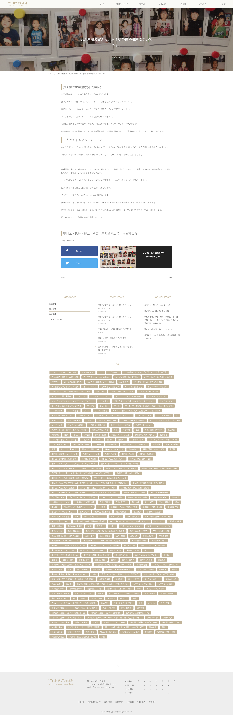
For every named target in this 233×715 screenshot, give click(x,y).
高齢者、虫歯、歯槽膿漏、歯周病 (83, 637)
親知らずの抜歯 (109, 608)
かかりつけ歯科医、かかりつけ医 (101, 382)
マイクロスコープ (144, 415)
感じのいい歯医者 (154, 512)
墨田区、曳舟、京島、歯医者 (63, 488)
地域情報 (52, 314)
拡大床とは (159, 521)
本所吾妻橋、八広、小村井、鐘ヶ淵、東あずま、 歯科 (105, 540)
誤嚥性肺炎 (167, 618)
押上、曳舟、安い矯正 (60, 521)
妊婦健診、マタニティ (60, 502)
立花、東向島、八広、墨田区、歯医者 (124, 593)
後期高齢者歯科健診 (102, 512)
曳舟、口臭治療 (74, 531)
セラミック (81, 396)
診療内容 (119, 702)
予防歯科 (126, 430)
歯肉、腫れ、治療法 (146, 569)
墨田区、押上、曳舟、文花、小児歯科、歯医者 (119, 464)
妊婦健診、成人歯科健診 (84, 502)
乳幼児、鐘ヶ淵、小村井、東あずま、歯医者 (69, 430)
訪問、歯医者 (126, 608)
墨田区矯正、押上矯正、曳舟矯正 (83, 497)
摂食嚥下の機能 (175, 521)
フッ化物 (90, 406)
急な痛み (137, 512)
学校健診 (135, 502)
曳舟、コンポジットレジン (131, 526)
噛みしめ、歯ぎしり (69, 449)
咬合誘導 (156, 444)
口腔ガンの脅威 (137, 440)
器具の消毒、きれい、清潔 (153, 449)
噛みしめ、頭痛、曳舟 (91, 449)
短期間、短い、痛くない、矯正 (119, 589)
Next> (169, 277)
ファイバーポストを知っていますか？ (66, 406)
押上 (76, 516)
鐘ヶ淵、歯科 (57, 627)
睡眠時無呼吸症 (76, 589)
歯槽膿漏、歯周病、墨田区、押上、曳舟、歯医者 (71, 565)
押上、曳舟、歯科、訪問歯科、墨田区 (90, 521)
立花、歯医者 (149, 593)
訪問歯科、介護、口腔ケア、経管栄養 (105, 613)
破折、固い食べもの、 (83, 593)
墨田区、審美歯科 (89, 459)
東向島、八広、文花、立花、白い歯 (105, 545)
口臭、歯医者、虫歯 (81, 444)
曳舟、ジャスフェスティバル (159, 526)
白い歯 (68, 584)
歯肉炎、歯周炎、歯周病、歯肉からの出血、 (69, 574)
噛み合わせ (133, 449)
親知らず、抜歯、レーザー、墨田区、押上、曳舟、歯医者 (74, 608)
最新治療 (133, 536)
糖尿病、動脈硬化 (168, 593)
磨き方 (100, 593)
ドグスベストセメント (156, 396)
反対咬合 (163, 435)
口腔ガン (121, 440)
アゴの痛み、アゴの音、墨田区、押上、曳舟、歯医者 (145, 372)
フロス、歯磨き (101, 411)
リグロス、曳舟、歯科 (107, 420)
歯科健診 (96, 569)
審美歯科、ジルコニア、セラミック (78, 507)
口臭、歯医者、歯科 (59, 444)
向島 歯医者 (111, 444)
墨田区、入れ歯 (128, 454)
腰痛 (134, 598)
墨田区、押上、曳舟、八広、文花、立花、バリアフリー (73, 464)
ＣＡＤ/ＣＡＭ (87, 372)
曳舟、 (112, 526)
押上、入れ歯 (116, 516)
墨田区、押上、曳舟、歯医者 (128, 473)
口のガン (98, 440)
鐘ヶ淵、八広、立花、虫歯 (114, 622)
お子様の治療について (73, 382)
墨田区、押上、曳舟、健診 (140, 459)
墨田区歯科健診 (58, 497)
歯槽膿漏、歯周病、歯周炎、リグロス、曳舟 (113, 565)
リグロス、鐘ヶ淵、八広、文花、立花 (165, 420)
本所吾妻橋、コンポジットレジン (65, 540)
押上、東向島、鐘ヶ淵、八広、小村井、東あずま (129, 521)
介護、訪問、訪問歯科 (153, 430)
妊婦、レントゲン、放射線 (112, 497)
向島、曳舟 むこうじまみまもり (134, 444)
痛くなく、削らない (152, 579)
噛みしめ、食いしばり (114, 449)
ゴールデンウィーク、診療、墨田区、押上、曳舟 (71, 391)
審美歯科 (55, 507)
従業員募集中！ (122, 512)
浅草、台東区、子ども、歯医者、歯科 (159, 574)
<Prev (63, 277)
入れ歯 (87, 435)
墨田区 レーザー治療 (91, 454)
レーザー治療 (57, 425)
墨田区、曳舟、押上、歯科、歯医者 (135, 488)
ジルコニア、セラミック (148, 391)
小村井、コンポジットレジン (63, 512)
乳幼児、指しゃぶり (143, 425)
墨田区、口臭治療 (147, 454)
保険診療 (55, 435)
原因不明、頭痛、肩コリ (144, 435)
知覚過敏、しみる (95, 589)
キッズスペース (90, 387)
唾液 (53, 449)
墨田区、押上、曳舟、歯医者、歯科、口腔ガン (70, 478)
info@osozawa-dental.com (103, 687)
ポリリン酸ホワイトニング (62, 415)
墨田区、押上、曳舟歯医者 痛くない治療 (110, 478)
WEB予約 (141, 702)
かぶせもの (123, 382)
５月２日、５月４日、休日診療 (64, 372)
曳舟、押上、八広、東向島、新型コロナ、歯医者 (105, 531)
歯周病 (113, 560)
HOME (50, 74)
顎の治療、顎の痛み (108, 632)
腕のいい (123, 598)
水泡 (94, 574)
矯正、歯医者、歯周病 (60, 593)
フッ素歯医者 (57, 411)
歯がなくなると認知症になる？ (92, 550)
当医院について (94, 702)
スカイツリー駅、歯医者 (61, 396)
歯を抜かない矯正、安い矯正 (146, 555)
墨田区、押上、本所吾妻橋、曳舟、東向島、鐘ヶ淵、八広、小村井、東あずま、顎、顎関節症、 (89, 483)
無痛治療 (119, 579)
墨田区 (172, 449)
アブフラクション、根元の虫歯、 (97, 377)
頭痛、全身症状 (74, 632)
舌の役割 (104, 603)
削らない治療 (100, 435)
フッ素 (116, 406)
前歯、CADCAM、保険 (120, 435)
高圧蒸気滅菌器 (58, 637)
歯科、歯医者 (82, 569)
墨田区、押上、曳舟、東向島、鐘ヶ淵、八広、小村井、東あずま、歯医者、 (81, 473)
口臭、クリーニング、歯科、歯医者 (163, 440)
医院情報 (52, 303)
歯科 (69, 569)
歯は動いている (132, 550)
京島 (137, 430)
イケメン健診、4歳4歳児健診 (127, 377)
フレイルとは (73, 411)
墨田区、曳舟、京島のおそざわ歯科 (112, 338)
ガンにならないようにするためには (148, 382)
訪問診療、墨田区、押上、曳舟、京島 (66, 618)
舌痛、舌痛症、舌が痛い (123, 603)
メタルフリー (57, 420)
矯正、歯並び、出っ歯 (155, 589)
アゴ (100, 372)
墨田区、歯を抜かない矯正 (134, 492)
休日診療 (171, 430)
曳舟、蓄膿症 (105, 536)
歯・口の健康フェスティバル (63, 550)
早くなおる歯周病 (75, 526)
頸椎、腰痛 (90, 632)
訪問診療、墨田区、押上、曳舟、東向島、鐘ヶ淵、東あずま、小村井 (114, 618)
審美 (177, 502)
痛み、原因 (56, 584)
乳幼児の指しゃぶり (100, 430)
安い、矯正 (149, 502)
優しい (76, 435)
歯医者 (54, 560)
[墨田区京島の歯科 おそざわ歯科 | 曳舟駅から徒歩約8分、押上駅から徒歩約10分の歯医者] (17, 4)
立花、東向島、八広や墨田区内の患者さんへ (115, 329)
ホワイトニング (84, 415)
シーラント (100, 391)
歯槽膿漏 (161, 560)
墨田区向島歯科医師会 (159, 492)
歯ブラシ (147, 550)
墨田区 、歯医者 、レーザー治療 (64, 454)
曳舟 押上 (100, 526)
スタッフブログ (55, 319)
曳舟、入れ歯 (57, 531)
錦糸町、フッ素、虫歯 (60, 622)
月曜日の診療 (148, 536)
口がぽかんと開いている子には (156, 311)
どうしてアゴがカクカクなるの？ (129, 396)
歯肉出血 (162, 569)
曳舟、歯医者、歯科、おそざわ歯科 (66, 536)
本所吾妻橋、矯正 (159, 540)
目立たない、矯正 (165, 584)
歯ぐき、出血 (115, 550)
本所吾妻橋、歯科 (139, 540)
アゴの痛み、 (113, 372)
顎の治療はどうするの (130, 632)
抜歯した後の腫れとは (60, 516)
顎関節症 (148, 632)
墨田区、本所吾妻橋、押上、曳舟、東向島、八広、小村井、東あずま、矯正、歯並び (85, 492)
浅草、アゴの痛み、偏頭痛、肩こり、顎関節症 (120, 574)
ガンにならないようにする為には (65, 387)
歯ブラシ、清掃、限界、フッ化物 (97, 555)
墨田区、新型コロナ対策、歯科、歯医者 (148, 483)
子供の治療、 (121, 502)
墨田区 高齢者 (110, 454)
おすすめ (55, 382)
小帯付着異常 (173, 507)
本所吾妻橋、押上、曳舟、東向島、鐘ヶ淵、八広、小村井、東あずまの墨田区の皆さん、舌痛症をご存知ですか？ (161, 320)
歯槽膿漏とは (142, 565)
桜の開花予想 (129, 545)
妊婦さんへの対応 (160, 497)
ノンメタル (103, 401)
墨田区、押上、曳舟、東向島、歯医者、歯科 (159, 468)
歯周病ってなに (146, 560)
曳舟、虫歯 (120, 536)
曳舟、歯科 (89, 536)
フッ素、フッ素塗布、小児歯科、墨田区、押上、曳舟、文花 (148, 406)
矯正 (139, 589)
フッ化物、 (104, 406)
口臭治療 (98, 444)
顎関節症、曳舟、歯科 (166, 632)
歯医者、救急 (68, 560)
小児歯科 (101, 507)
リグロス (89, 420)
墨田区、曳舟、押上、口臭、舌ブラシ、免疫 (97, 488)
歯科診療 (64, 74)
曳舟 (89, 526)
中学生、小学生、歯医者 (120, 425)
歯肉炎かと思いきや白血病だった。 (158, 305)
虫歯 (140, 603)
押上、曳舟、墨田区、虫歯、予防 (158, 516)
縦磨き (83, 598)
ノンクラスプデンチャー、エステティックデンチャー (73, 401)
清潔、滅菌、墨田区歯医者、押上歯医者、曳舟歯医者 (73, 579)
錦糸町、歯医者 (81, 622)
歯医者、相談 (100, 560)
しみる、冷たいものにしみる (121, 391)
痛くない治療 (133, 579)
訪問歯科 (140, 608)
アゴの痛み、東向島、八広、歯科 (65, 377)
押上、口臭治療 (133, 516)
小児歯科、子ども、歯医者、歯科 (124, 507)
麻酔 (103, 637)
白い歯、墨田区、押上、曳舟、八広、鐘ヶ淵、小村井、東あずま (102, 584)
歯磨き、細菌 (57, 569)
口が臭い (85, 440)
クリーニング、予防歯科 (157, 387)
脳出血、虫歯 (96, 598)
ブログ (56, 74)
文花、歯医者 (57, 526)
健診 (66, 435)
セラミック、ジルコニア (100, 396)
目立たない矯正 (58, 589)
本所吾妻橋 (163, 536)
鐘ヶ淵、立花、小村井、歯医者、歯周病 (83, 627)
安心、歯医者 (164, 502)
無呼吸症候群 (104, 579)
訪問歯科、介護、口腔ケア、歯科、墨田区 (68, 613)
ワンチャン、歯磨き (76, 425)
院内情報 (152, 627)
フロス (86, 411)
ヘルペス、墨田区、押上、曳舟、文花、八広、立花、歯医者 (136, 411)
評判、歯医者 (152, 618)
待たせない (84, 512)
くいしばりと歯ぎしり (133, 387)
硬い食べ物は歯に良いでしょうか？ (158, 329)
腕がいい (111, 598)
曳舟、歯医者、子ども (139, 531)
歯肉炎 (174, 569)
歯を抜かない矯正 (123, 555)
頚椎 (163, 627)
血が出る (151, 603)
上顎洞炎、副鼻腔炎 (97, 425)
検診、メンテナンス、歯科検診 (153, 545)
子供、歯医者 (105, 502)
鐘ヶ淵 (95, 622)
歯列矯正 (167, 555)
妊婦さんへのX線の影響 (137, 497)
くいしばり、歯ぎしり (110, 387)
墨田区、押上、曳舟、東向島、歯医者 (121, 468)
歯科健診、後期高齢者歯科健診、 (119, 569)
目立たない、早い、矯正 (143, 584)
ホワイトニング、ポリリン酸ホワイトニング (113, 415)
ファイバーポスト (167, 401)
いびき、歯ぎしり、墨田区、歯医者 (158, 377)
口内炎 (109, 440)
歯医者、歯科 (84, 560)
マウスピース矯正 (164, 415)
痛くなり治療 (171, 579)
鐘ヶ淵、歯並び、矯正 (171, 622)
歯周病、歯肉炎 (128, 560)
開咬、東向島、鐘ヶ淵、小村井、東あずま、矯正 (124, 627)
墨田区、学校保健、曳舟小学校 (64, 459)
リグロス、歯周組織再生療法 (133, 420)
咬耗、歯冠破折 (172, 444)
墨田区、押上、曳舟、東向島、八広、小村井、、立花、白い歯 (76, 468)
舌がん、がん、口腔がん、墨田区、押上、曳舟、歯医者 (73, 603)
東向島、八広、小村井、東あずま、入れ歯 (68, 545)
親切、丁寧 (165, 603)
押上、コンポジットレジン (94, 516)
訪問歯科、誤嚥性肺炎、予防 (137, 613)
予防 (115, 430)
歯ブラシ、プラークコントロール (65, 555)
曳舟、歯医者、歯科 (161, 531)
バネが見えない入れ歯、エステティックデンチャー (134, 401)
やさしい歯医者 (74, 420)
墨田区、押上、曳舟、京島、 (113, 459)
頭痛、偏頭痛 (57, 632)
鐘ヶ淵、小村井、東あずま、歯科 (143, 622)
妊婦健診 (175, 497)
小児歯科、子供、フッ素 (152, 507)
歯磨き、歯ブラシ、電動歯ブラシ (166, 565)
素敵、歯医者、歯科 (59, 598)
